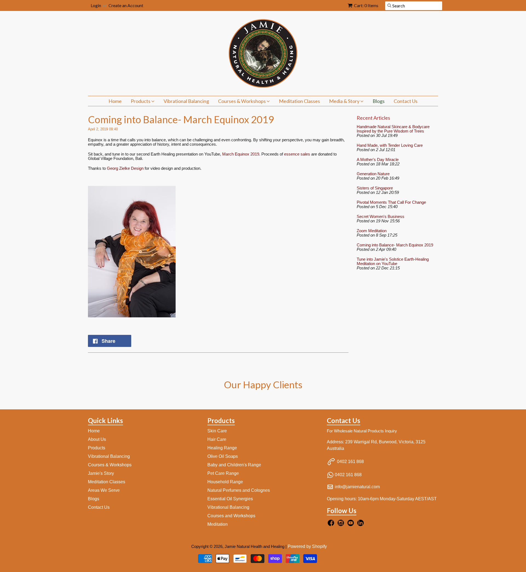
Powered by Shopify (307, 546)
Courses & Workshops (242, 101)
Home (115, 101)
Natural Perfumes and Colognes (238, 490)
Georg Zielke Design (125, 168)
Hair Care (216, 439)
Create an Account (125, 5)
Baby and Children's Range (234, 464)
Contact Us (406, 101)
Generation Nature (373, 174)
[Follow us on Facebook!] (332, 524)
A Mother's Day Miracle (378, 159)
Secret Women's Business (380, 216)
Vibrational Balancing (186, 101)
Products (141, 101)
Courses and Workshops (231, 515)
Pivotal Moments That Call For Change (391, 202)
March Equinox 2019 (240, 154)
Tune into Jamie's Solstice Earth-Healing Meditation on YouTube (393, 261)
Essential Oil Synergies (230, 498)
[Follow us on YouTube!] (351, 524)
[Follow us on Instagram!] (342, 524)
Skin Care (217, 431)
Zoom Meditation (372, 231)
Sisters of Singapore (375, 188)
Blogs (379, 101)
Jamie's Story (101, 473)
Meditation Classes (299, 101)
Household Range (225, 481)
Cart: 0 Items (366, 5)
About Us (97, 439)
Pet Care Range (223, 473)
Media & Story (344, 101)
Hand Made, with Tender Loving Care (390, 145)
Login (96, 5)
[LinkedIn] (361, 524)
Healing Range (222, 447)
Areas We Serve (104, 490)
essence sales (297, 154)
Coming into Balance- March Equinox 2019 (395, 245)
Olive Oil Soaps (222, 456)
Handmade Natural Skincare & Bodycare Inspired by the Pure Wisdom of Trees (393, 129)
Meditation (217, 524)
